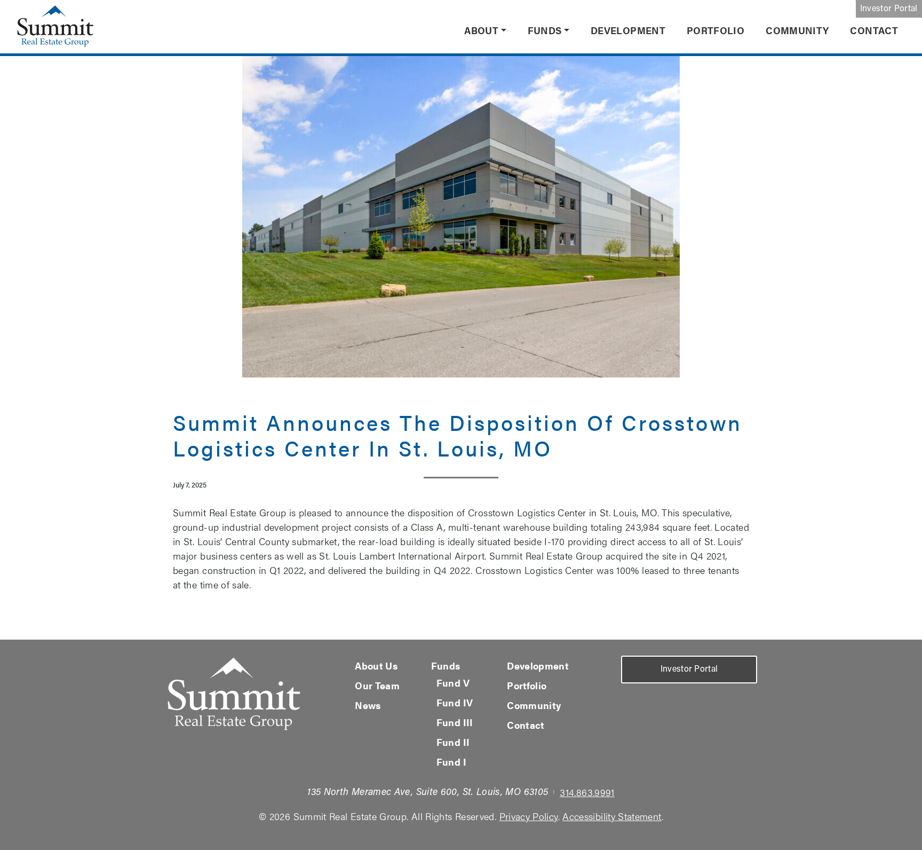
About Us (376, 665)
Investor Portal (889, 9)
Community (797, 30)
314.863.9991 (587, 792)
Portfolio (715, 30)
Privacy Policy (528, 816)
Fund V (453, 682)
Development (628, 30)
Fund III (454, 722)
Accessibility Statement (611, 816)
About (481, 30)
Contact (874, 30)
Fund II (453, 742)
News (367, 705)
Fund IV (454, 702)
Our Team (377, 685)
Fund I (451, 761)
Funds (545, 30)
